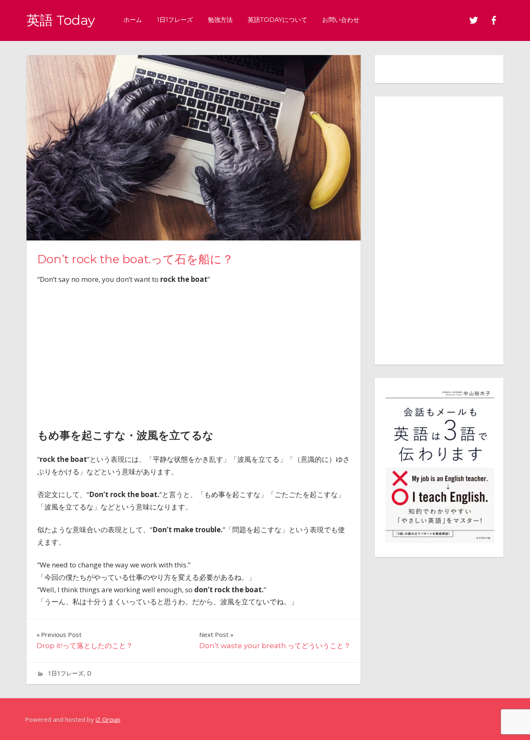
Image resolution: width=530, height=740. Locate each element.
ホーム (132, 20)
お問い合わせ (340, 20)
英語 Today (60, 20)
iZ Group (108, 719)
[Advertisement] (193, 354)
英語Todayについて (277, 20)
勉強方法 (220, 20)
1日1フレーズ (175, 20)
